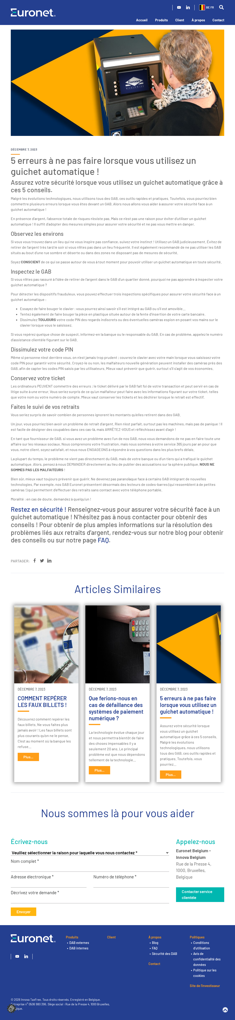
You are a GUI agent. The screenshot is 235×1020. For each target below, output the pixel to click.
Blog (155, 943)
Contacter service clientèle (197, 894)
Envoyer (24, 911)
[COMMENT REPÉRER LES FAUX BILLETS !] (46, 644)
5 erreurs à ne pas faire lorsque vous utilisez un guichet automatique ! (188, 705)
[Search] (221, 7)
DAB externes (79, 943)
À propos (198, 20)
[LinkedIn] (188, 7)
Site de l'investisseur (205, 986)
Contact (218, 20)
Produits (161, 20)
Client (179, 20)
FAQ (103, 540)
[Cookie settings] (11, 1008)
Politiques (197, 937)
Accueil (142, 20)
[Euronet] (33, 12)
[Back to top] (225, 1010)
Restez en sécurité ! (38, 509)
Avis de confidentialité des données (207, 959)
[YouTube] (179, 7)
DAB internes (78, 948)
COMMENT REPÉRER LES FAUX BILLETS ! (42, 701)
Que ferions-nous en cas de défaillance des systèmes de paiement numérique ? (116, 708)
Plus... (28, 757)
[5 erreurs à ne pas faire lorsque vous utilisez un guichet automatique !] (189, 644)
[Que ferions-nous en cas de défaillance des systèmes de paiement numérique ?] (117, 644)
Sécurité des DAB (164, 954)
